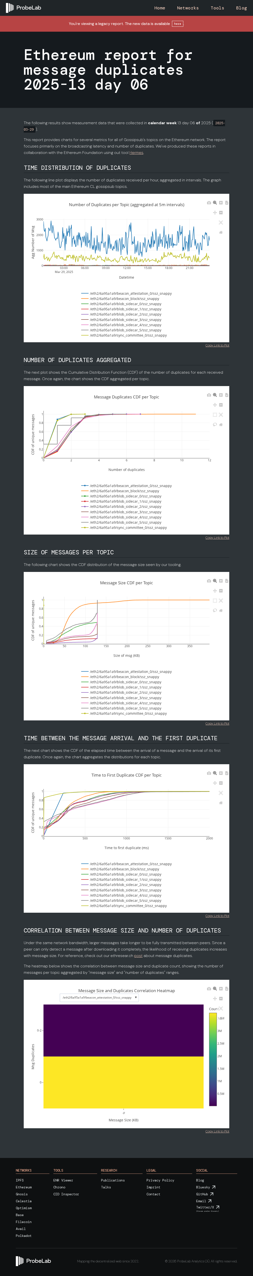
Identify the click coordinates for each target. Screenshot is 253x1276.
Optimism (24, 1208)
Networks (188, 8)
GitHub (202, 1194)
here (177, 23)
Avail (21, 1229)
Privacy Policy (160, 1180)
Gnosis (22, 1194)
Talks (106, 1187)
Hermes (136, 152)
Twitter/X (205, 1207)
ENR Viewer (63, 1180)
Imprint (153, 1187)
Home (159, 8)
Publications (113, 1180)
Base (20, 1215)
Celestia (24, 1201)
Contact (153, 1194)
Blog (241, 8)
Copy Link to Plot (217, 345)
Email (201, 1201)
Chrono (59, 1187)
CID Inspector (66, 1194)
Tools (217, 8)
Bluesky (203, 1187)
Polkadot (24, 1235)
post (138, 955)
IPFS (20, 1180)
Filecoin (24, 1222)
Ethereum (24, 1187)
